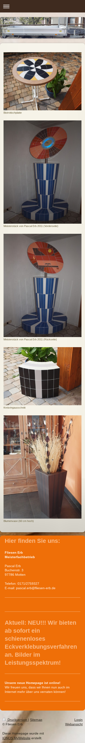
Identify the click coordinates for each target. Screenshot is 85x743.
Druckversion (17, 720)
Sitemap (36, 720)
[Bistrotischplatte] (42, 81)
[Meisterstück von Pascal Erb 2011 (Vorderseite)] (42, 172)
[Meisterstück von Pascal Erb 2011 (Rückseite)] (42, 285)
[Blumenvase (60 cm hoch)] (42, 467)
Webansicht (74, 724)
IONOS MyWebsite (16, 738)
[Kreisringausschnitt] (42, 376)
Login (78, 720)
